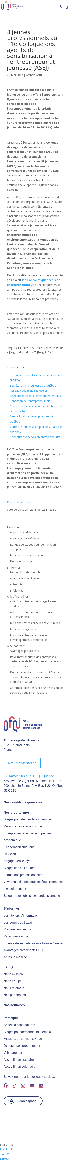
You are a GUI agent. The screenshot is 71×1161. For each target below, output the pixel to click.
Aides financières (18, 596)
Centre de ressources (20, 502)
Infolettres (16, 590)
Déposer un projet (22, 561)
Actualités (16, 584)
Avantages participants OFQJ (24, 950)
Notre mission (13, 974)
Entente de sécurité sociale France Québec (34, 943)
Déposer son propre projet (22, 1045)
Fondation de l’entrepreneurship (30, 401)
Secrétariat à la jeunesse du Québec (33, 385)
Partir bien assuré (16, 936)
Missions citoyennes (23, 629)
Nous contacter (22, 763)
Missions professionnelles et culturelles (35, 623)
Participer (13, 527)
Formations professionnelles (23, 875)
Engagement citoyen (18, 861)
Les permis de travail (18, 922)
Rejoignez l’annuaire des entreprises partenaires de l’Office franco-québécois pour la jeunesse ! (35, 661)
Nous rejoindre (14, 988)
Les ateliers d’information (21, 915)
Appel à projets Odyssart (26, 538)
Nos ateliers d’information (26, 572)
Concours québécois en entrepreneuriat (35, 437)
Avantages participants (24, 651)
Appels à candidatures (24, 532)
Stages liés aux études (19, 868)
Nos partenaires (15, 995)
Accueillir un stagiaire (19, 1059)
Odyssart (10, 854)
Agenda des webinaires (24, 578)
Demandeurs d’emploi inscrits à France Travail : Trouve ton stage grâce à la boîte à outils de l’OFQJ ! (36, 677)
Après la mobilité (15, 957)
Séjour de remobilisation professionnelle (32, 895)
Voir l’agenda (13, 1052)
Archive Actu (34, 75)
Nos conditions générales (23, 802)
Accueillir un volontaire (20, 1066)
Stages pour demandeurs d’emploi (28, 819)
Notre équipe (13, 981)
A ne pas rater (16, 646)
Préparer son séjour (17, 929)
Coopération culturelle (19, 847)
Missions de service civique (27, 555)
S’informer (13, 567)
